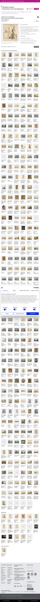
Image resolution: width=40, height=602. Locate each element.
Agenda (18, 11)
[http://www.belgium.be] (18, 586)
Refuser (7, 313)
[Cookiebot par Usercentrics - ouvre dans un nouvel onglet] (34, 287)
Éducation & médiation (5, 13)
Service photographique (10, 571)
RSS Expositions (29, 585)
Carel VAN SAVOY (5, 546)
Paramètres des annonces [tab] (24, 290)
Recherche (12, 13)
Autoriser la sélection (20, 313)
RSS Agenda (29, 584)
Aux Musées (3, 575)
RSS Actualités (29, 586)
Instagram (35, 575)
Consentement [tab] (5, 290)
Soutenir (9, 582)
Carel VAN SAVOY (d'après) (27, 39)
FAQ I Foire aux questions (3, 569)
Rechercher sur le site (17, 3)
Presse (9, 3)
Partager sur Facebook (35, 21)
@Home (16, 13)
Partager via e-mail (38, 21)
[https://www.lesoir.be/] (20, 586)
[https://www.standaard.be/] (24, 586)
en (38, 3)
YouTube (32, 575)
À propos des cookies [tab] (35, 290)
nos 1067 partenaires (8, 295)
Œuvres (38, 17)
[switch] (15, 309)
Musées (26, 11)
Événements (14, 3)
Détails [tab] (14, 290)
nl (33, 3)
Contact (6, 3)
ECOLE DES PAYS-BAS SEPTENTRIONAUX (28, 40)
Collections (23, 11)
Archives (8, 572)
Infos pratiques (3, 11)
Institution (30, 11)
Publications (9, 569)
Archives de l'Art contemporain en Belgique (10, 574)
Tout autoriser (32, 313)
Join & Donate (30, 8)
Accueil (2, 3)
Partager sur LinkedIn (36, 21)
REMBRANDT (3, 512)
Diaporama (36, 46)
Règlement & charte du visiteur (3, 579)
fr (36, 3)
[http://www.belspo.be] (15, 586)
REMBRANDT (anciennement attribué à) (28, 43)
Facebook (28, 575)
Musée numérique (9, 577)
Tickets (37, 8)
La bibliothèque (9, 568)
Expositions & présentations (12, 11)
